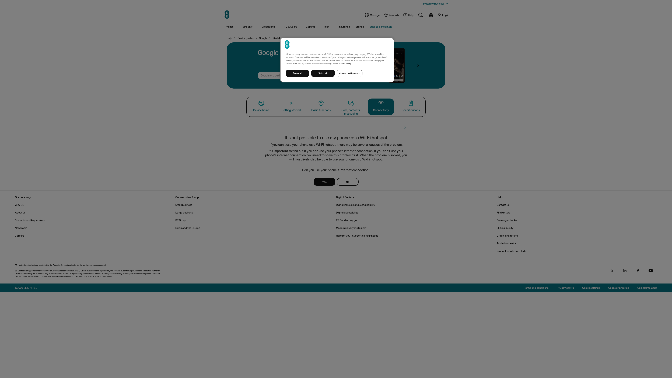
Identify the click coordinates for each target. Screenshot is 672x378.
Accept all (297, 73)
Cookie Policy (345, 63)
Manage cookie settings (349, 73)
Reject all (323, 73)
